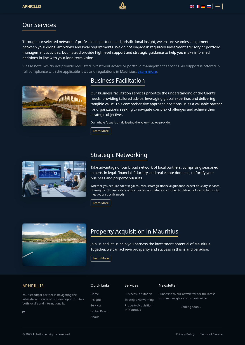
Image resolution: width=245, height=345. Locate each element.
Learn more (147, 71)
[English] (192, 6)
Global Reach (99, 311)
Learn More (101, 131)
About (95, 317)
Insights (96, 300)
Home (95, 294)
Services (96, 305)
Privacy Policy (185, 334)
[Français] (197, 6)
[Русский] (209, 6)
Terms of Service (211, 334)
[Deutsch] (203, 6)
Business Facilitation (138, 294)
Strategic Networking (139, 300)
